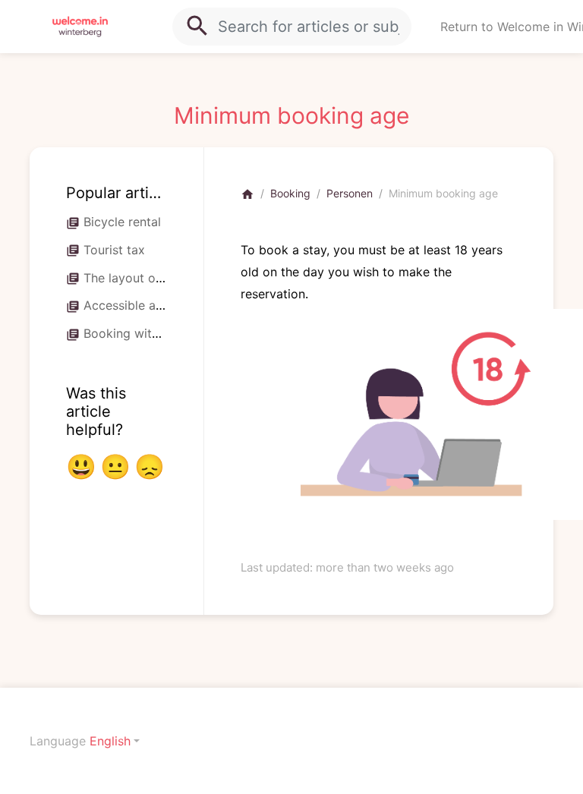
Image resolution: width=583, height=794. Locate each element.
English (110, 740)
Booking (290, 193)
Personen (349, 193)
